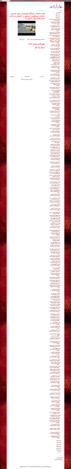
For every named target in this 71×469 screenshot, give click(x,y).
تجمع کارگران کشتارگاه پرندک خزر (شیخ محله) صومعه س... (54, 179)
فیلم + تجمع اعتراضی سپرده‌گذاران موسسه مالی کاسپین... (55, 323)
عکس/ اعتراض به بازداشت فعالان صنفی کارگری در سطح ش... (55, 71)
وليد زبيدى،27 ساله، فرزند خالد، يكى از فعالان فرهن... (55, 376)
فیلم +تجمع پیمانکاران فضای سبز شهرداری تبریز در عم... (54, 182)
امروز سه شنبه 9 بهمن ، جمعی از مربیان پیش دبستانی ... (54, 198)
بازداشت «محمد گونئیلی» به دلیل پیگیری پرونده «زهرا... (55, 78)
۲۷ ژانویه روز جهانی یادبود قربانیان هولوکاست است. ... (54, 297)
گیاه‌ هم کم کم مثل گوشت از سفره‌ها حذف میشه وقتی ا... (55, 246)
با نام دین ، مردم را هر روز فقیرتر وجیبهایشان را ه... (55, 294)
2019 (60, 12)
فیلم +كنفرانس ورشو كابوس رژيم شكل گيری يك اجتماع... (55, 342)
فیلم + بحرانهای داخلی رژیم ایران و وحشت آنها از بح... (55, 243)
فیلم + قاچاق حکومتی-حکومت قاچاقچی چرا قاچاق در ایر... (54, 418)
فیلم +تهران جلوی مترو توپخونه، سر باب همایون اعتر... (55, 386)
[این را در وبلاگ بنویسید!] (22, 39)
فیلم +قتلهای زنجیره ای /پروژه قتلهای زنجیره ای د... (54, 213)
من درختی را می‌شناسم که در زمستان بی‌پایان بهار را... (55, 314)
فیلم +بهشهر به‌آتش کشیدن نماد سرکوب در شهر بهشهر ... (55, 339)
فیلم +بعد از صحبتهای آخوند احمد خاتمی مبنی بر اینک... (55, 224)
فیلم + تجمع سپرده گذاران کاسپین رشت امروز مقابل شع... (55, 209)
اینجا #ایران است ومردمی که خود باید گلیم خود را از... (55, 118)
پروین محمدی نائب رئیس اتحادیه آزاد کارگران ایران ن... (55, 159)
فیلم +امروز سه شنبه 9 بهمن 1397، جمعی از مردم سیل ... (54, 170)
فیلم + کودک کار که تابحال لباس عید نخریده (55, 299)
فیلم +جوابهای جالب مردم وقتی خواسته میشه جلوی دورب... (55, 327)
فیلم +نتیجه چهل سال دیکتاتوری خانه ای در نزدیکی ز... (54, 136)
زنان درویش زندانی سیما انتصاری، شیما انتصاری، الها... (55, 67)
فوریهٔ (59, 15)
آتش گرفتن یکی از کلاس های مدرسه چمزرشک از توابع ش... (55, 112)
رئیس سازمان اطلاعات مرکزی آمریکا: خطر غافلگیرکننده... (56, 108)
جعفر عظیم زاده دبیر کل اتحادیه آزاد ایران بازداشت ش (55, 167)
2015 (60, 446)
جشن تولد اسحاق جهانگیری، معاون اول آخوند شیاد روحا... (55, 437)
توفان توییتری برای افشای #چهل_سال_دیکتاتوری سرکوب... (55, 409)
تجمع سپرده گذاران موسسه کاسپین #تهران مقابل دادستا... (55, 363)
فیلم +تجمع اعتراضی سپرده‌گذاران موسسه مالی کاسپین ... (55, 349)
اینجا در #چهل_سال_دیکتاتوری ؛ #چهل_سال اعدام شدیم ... (54, 367)
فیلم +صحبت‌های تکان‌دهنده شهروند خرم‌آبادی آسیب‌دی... (55, 84)
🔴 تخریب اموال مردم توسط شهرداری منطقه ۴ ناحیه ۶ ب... (55, 390)
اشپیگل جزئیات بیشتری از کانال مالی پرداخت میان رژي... (55, 45)
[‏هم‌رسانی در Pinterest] (19, 39)
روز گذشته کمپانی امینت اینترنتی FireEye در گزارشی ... (55, 104)
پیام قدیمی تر (11, 76)
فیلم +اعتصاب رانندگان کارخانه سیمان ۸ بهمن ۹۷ (55, 262)
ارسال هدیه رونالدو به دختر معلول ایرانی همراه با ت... (55, 320)
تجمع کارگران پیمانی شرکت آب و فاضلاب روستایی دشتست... (55, 274)
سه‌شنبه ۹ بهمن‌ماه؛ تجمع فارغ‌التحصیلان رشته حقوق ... (55, 205)
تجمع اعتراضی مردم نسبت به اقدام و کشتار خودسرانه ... (55, 259)
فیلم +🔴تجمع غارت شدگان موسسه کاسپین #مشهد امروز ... (55, 191)
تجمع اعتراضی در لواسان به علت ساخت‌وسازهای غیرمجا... (55, 353)
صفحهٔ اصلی (27, 76)
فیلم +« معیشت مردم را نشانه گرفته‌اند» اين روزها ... (54, 221)
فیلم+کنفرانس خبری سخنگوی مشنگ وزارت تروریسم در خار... (54, 202)
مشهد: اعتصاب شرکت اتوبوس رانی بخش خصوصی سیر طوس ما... (54, 421)
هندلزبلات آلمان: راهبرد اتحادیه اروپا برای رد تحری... (54, 129)
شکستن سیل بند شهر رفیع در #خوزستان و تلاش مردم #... (54, 256)
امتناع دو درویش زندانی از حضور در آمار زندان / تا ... (55, 185)
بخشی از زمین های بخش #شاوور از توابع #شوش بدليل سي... (55, 125)
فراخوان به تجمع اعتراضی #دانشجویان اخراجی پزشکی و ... (54, 373)
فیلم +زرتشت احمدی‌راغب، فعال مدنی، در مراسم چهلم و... (54, 394)
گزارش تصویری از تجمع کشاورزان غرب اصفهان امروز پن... (55, 29)
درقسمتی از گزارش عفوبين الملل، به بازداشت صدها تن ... (55, 429)
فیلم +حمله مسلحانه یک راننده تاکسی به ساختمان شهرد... (54, 101)
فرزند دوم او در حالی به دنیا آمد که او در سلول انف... (54, 413)
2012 (60, 452)
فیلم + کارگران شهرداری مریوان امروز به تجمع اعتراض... (55, 401)
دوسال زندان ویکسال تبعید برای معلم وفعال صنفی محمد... (55, 253)
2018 (60, 440)
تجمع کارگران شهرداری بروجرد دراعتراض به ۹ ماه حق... (55, 290)
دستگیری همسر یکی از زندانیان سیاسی (56, 268)
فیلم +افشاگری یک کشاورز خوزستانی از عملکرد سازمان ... (55, 234)
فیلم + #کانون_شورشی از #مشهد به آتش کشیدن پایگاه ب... (54, 331)
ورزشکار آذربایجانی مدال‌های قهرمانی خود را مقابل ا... (55, 302)
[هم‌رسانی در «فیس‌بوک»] (20, 39)
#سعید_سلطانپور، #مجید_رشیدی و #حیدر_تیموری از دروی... (55, 63)
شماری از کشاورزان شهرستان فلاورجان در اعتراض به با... (54, 38)
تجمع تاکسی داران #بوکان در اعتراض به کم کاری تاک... (55, 145)
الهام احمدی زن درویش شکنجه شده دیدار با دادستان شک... (54, 346)
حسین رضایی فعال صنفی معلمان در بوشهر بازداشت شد (55, 382)
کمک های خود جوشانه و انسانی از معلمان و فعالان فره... (54, 156)
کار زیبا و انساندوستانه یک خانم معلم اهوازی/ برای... (54, 36)
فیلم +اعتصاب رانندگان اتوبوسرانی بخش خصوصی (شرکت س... (55, 405)
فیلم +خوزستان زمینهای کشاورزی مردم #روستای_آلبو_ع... (55, 91)
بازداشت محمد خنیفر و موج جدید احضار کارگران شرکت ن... (54, 311)
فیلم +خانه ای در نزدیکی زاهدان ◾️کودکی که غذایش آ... (54, 227)
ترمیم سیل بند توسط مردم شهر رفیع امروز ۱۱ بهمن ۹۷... (55, 75)
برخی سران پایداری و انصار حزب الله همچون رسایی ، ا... (54, 188)
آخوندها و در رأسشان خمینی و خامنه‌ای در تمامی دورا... (55, 305)
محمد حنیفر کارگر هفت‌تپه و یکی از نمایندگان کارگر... (55, 26)
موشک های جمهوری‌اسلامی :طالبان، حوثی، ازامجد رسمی (55, 23)
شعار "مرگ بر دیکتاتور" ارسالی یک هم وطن (56, 60)
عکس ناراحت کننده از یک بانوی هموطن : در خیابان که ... (54, 94)
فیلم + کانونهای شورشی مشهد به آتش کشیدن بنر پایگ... (54, 81)
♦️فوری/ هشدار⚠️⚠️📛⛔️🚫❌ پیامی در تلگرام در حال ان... (55, 42)
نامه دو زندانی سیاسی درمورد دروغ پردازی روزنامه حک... (55, 88)
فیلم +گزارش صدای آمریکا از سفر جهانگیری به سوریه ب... (55, 163)
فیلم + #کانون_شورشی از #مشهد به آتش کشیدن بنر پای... (55, 265)
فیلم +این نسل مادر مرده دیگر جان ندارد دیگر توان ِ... (54, 176)
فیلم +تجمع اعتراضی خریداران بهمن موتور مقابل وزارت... (54, 281)
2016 (60, 444)
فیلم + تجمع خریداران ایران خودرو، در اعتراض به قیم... (55, 283)
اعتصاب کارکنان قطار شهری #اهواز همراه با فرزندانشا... (55, 360)
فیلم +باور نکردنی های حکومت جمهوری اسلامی (54, 20)
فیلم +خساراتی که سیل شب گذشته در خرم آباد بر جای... (55, 139)
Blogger (22, 466)
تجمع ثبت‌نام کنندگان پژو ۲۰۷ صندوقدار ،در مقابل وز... (55, 271)
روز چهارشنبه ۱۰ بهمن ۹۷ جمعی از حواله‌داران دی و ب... (55, 132)
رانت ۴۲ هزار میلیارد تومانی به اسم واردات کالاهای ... (54, 147)
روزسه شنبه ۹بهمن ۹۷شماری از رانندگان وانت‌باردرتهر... (54, 216)
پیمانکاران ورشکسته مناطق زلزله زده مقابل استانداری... (54, 370)
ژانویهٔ (59, 17)
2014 (60, 448)
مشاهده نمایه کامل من (58, 459)
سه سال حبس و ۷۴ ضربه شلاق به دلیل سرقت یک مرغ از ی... (54, 357)
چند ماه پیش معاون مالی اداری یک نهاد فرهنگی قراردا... (54, 231)
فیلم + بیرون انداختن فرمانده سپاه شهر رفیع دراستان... (55, 55)
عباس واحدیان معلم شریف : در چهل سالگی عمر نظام (55, 153)
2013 (60, 450)
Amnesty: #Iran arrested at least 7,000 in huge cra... (55, 286)
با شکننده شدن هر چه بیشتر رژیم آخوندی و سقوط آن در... (55, 398)
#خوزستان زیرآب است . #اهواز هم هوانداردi (55, 240)
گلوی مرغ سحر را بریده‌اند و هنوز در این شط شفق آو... (55, 415)
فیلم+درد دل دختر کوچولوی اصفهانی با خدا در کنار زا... (55, 150)
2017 (60, 442)
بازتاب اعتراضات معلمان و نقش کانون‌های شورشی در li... (55, 195)
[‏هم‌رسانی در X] (21, 39)
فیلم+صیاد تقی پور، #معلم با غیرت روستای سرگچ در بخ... (54, 379)
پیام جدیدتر (42, 76)
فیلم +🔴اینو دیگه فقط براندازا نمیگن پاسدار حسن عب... (54, 173)
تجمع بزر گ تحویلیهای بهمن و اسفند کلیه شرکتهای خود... (55, 57)
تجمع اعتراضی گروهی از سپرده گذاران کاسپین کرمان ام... (55, 121)
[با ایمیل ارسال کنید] (23, 39)
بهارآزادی (56, 6)
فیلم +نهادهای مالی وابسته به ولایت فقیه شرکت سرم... (55, 49)
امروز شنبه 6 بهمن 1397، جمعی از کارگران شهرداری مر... (55, 425)
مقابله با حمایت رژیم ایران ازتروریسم (55, 115)
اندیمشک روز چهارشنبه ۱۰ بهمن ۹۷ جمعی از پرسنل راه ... (54, 97)
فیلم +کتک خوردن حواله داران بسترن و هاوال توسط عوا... (54, 249)
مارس (59, 14)
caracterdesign (31, 466)
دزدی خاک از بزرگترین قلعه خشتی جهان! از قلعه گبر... (55, 317)
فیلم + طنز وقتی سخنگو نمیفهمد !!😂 (56, 142)
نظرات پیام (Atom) (24, 79)
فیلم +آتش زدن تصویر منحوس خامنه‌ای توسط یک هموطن (54, 33)
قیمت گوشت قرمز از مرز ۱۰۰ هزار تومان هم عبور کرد (54, 52)
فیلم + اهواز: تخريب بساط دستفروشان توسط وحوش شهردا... (55, 433)
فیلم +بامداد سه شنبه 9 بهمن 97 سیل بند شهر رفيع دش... (54, 237)
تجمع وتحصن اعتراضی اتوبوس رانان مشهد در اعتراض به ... (54, 278)
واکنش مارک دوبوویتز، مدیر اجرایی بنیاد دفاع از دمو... (55, 218)
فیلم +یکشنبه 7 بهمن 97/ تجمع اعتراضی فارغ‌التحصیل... (54, 308)
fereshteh (59, 458)
